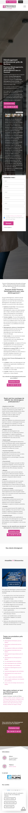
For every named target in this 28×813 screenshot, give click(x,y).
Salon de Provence (14, 702)
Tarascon (20, 701)
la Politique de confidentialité (16, 216)
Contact (20, 1)
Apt (10, 699)
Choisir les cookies (9, 806)
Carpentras (18, 698)
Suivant (23, 577)
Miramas (5, 702)
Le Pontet (17, 699)
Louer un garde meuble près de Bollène (13, 677)
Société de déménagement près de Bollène (14, 671)
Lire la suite (14, 584)
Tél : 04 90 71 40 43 (11, 1)
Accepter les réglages (9, 798)
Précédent (5, 577)
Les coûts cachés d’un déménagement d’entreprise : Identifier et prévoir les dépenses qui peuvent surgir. (14, 576)
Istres (8, 702)
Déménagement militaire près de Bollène (14, 648)
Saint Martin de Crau (13, 701)
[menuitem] (11, 1)
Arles (20, 702)
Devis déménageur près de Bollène (12, 665)
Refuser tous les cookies (10, 802)
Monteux (5, 704)
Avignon (5, 698)
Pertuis (13, 699)
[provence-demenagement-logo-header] (11, 7)
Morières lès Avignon (12, 704)
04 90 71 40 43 (12, 766)
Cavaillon (9, 698)
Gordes (13, 698)
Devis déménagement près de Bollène (13, 663)
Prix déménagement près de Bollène (13, 661)
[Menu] (24, 6)
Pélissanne (5, 701)
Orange (19, 704)
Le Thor (22, 699)
